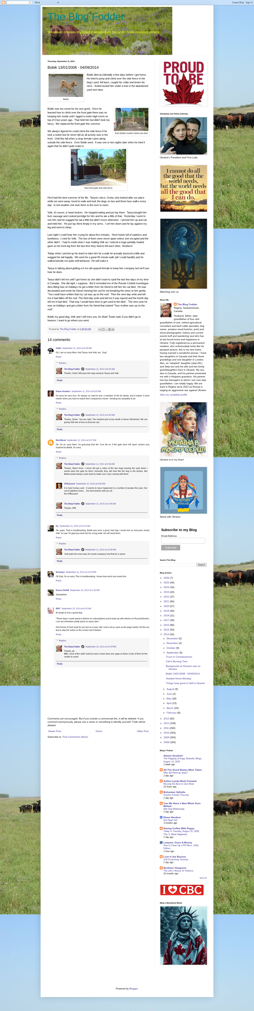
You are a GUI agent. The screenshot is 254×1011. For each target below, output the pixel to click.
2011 (167, 728)
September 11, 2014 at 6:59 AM (77, 348)
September (173, 652)
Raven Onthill (62, 590)
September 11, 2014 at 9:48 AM (100, 464)
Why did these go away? (175, 772)
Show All (203, 878)
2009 (167, 737)
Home (99, 731)
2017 (167, 620)
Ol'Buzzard (69, 484)
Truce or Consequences (179, 656)
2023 (167, 592)
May (169, 698)
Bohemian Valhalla (174, 792)
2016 (167, 625)
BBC (58, 608)
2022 (167, 596)
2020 (167, 606)
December (173, 638)
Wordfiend (61, 440)
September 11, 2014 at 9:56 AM (90, 484)
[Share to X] (106, 329)
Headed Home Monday (178, 678)
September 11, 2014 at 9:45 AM (100, 415)
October (171, 648)
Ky (57, 526)
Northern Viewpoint (174, 867)
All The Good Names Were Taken (182, 769)
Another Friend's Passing (176, 795)
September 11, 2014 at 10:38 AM (100, 504)
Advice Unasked (173, 755)
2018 (167, 615)
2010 (167, 732)
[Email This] (100, 329)
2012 (167, 723)
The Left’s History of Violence (178, 870)
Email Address (169, 536)
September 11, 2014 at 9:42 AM (100, 369)
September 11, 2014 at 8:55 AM (86, 391)
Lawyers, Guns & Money (177, 842)
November (173, 643)
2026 (167, 577)
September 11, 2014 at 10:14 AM (75, 526)
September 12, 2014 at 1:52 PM (85, 590)
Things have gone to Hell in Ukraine (185, 683)
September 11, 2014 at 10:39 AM (100, 549)
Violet (58, 348)
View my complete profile (173, 394)
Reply (58, 357)
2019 (167, 610)
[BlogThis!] (103, 329)
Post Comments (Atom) (75, 736)
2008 (167, 742)
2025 (167, 582)
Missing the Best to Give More (178, 784)
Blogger (133, 988)
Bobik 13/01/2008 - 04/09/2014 (183, 673)
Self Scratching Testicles (176, 859)
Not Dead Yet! (170, 820)
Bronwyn (60, 572)
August (171, 689)
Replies (62, 363)
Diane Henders (63, 391)
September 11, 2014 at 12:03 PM (81, 572)
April (169, 703)
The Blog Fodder (86, 16)
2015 (167, 629)
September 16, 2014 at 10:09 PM (100, 647)
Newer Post (54, 731)
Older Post (143, 731)
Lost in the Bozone (174, 856)
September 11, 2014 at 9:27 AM (81, 440)
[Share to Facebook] (109, 329)
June (170, 693)
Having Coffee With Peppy (178, 828)
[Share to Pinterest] (113, 329)
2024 (167, 587)
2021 (167, 601)
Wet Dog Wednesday (174, 809)
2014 (167, 634)
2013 (167, 718)
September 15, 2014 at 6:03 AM (76, 608)
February (172, 712)
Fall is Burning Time (176, 661)
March (170, 708)
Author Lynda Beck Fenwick (180, 781)
